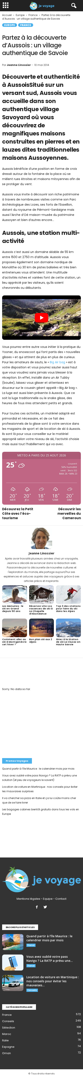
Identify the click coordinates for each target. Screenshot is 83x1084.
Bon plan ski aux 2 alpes (40, 641)
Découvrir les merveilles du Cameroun (69, 513)
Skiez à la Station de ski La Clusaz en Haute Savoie (68, 642)
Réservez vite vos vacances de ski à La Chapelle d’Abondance (41, 609)
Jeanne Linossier (19, 65)
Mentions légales (28, 899)
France (25, 25)
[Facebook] (37, 907)
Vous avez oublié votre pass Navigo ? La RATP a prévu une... (49, 959)
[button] (73, 5)
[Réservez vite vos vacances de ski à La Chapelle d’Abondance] (41, 594)
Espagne (8, 1047)
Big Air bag (57, 362)
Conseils (32, 990)
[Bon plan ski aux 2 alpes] (41, 628)
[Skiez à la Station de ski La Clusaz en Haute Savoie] (68, 628)
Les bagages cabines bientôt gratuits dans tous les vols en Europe (40, 812)
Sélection (8, 1028)
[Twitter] (46, 907)
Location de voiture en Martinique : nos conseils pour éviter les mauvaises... (52, 981)
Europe (9, 25)
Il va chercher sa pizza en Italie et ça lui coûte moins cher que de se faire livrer (39, 800)
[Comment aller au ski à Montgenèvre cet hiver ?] (14, 628)
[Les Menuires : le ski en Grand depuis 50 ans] (14, 594)
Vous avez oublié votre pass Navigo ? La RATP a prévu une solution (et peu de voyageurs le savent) (39, 778)
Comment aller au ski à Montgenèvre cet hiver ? (14, 642)
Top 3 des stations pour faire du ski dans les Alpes (68, 608)
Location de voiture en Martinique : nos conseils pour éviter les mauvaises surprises (39, 789)
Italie (5, 1040)
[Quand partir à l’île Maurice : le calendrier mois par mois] (12, 942)
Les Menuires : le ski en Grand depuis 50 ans (12, 608)
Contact (60, 899)
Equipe (48, 899)
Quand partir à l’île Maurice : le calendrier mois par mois (38, 768)
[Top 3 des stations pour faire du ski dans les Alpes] (68, 594)
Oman (6, 1053)
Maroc (6, 1034)
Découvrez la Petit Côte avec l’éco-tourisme (17, 513)
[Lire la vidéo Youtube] (41, 317)
